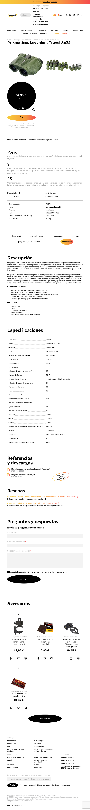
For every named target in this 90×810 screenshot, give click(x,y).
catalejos (54, 30)
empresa (45, 6)
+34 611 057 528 (67, 763)
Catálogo (16, 40)
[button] (66, 15)
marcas (36, 11)
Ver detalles (60, 2)
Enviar (12, 785)
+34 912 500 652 (67, 760)
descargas (58, 236)
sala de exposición (40, 22)
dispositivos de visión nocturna (35, 33)
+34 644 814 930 (67, 757)
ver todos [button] (45, 718)
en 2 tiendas (50, 193)
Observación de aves (57, 434)
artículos (44, 9)
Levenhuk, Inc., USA (53, 207)
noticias (36, 9)
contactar (38, 768)
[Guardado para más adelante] (70, 15)
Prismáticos (26, 40)
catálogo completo (60, 33)
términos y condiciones (38, 15)
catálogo (36, 6)
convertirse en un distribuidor (40, 761)
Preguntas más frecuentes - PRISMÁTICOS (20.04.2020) (33, 503)
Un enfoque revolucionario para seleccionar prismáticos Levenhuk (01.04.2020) (42, 496)
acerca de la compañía (15, 757)
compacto (50, 430)
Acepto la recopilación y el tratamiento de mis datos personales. (38, 572)
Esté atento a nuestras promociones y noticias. (29, 775)
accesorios (67, 242)
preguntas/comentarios (29, 242)
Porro (48, 363)
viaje (47, 434)
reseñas (75, 236)
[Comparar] (73, 15)
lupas (65, 30)
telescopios (11, 30)
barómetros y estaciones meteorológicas (43, 750)
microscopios (26, 30)
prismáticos (41, 30)
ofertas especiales (40, 24)
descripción (16, 236)
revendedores (38, 19)
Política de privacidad (15, 805)
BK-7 (48, 375)
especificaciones (38, 236)
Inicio (9, 40)
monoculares (78, 30)
